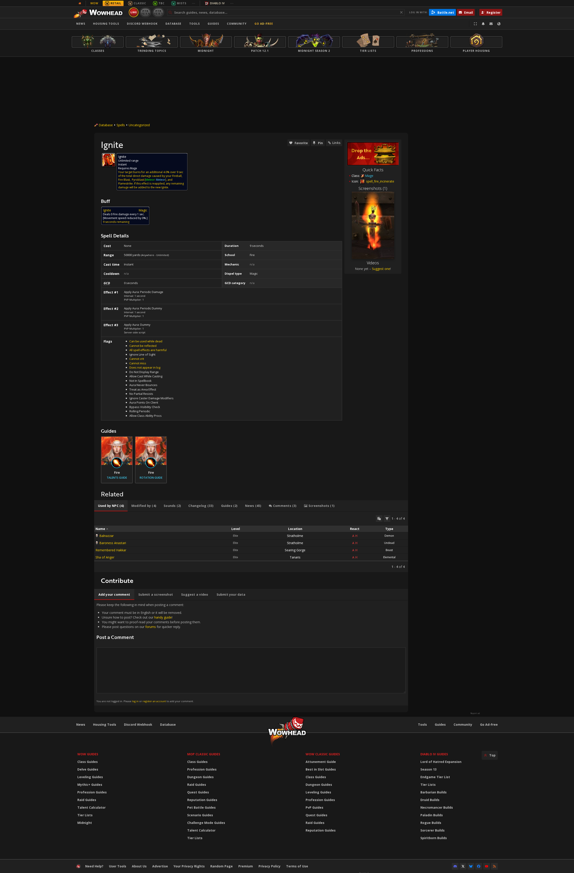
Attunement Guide (321, 762)
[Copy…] (379, 518)
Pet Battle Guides (201, 807)
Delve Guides (87, 769)
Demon (389, 536)
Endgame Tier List (435, 777)
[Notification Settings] (483, 23)
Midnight (84, 823)
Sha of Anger (105, 557)
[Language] (499, 23)
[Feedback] (491, 23)
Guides (213, 24)
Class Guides (87, 762)
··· (193, 3)
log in (135, 701)
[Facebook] (478, 866)
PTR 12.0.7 (158, 12)
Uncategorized (139, 125)
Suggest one (381, 269)
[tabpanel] (251, 542)
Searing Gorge (295, 550)
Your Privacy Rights (189, 866)
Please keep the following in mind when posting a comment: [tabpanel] (148, 653)
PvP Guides (314, 807)
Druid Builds (429, 800)
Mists (181, 3)
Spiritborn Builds (433, 838)
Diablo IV (217, 3)
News (80, 24)
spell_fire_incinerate (379, 181)
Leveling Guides (90, 777)
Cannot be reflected (143, 346)
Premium (245, 866)
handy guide (163, 617)
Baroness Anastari (112, 543)
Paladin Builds (431, 815)
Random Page (221, 866)
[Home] (99, 12)
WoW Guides (87, 754)
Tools (422, 724)
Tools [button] (194, 24)
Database (173, 24)
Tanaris (295, 557)
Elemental (389, 557)
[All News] (79, 3)
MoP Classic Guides (203, 754)
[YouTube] (486, 866)
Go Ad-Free (263, 24)
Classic (140, 3)
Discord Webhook (142, 24)
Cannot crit (136, 359)
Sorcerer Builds (432, 830)
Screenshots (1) (373, 188)
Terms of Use (297, 866)
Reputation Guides (202, 800)
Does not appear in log (144, 367)
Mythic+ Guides (89, 784)
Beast (389, 550)
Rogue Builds (430, 823)
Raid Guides (86, 800)
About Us (139, 866)
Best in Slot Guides (321, 769)
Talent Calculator (91, 807)
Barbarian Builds (433, 792)
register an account (154, 701)
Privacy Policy (269, 866)
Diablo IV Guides (434, 754)
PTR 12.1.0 (145, 12)
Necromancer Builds (436, 807)
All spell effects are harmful (148, 350)
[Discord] (455, 866)
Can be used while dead (145, 341)
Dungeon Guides (200, 777)
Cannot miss (137, 363)
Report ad (475, 713)
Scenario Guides (200, 815)
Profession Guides (92, 792)
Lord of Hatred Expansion (440, 762)
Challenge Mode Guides (206, 823)
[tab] (111, 505)
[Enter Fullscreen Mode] (475, 23)
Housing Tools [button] (106, 24)
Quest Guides (198, 792)
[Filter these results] (387, 518)
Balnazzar (106, 536)
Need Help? (94, 866)
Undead (389, 543)
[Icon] (108, 160)
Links (336, 143)
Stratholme (295, 536)
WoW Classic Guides (323, 754)
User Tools (117, 866)
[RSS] (494, 866)
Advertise (160, 866)
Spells (121, 125)
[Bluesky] (470, 866)
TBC (162, 3)
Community (237, 24)
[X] (463, 866)
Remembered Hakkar (111, 550)
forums (150, 627)
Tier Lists (85, 815)
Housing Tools (104, 724)
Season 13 (428, 769)
